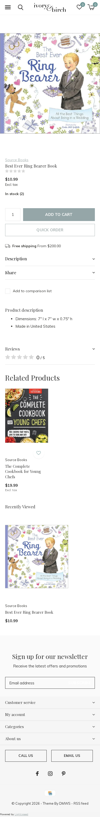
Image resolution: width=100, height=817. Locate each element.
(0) (28, 171)
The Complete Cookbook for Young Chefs (23, 472)
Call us (25, 756)
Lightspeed (21, 814)
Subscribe (79, 682)
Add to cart (59, 214)
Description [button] (16, 258)
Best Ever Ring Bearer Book (29, 612)
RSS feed (81, 803)
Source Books (16, 160)
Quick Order (49, 229)
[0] (90, 7)
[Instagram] (50, 773)
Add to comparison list (32, 291)
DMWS (65, 803)
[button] (7, 7)
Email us (72, 756)
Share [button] (10, 272)
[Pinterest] (63, 773)
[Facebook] (37, 773)
